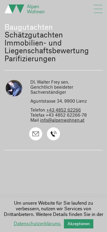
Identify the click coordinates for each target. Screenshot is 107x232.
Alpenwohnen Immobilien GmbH (26, 9)
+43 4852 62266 (63, 110)
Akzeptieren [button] (78, 224)
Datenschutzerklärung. (37, 224)
